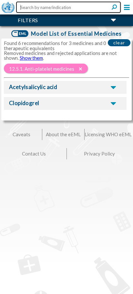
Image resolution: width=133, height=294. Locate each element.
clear (119, 42)
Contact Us (34, 153)
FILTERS (28, 20)
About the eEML (63, 134)
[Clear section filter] (80, 69)
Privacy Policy (99, 153)
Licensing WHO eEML (108, 134)
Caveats (21, 134)
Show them (31, 58)
